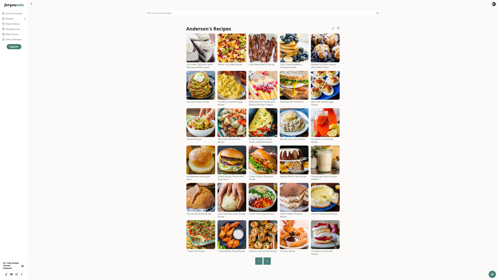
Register (14, 46)
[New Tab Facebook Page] (21, 274)
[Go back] (31, 3)
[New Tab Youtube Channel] (11, 274)
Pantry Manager (14, 39)
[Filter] (338, 28)
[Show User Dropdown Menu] (494, 4)
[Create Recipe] (492, 274)
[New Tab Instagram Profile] (16, 274)
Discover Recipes (14, 13)
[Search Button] (378, 13)
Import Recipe (13, 23)
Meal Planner (12, 34)
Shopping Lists (13, 29)
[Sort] (333, 28)
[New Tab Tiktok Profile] (6, 274)
